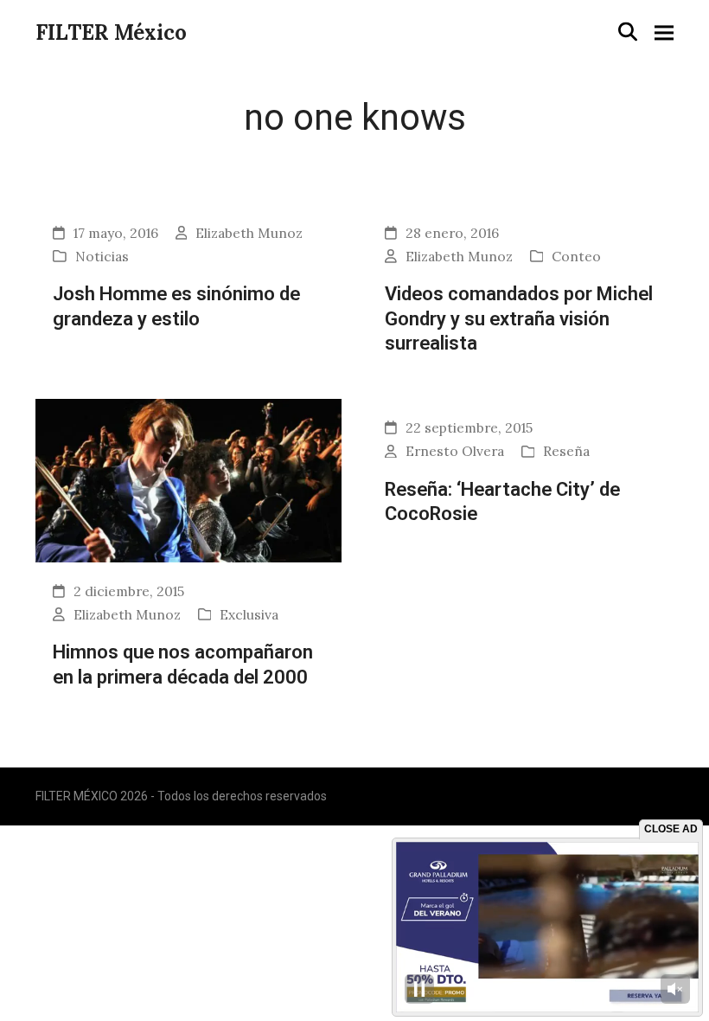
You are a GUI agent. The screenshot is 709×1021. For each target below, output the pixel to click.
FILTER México (111, 32)
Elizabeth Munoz (249, 232)
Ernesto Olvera (455, 450)
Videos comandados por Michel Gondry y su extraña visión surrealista (519, 318)
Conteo (576, 256)
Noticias (102, 256)
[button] (627, 31)
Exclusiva (249, 614)
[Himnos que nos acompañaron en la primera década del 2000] (188, 479)
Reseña (566, 450)
